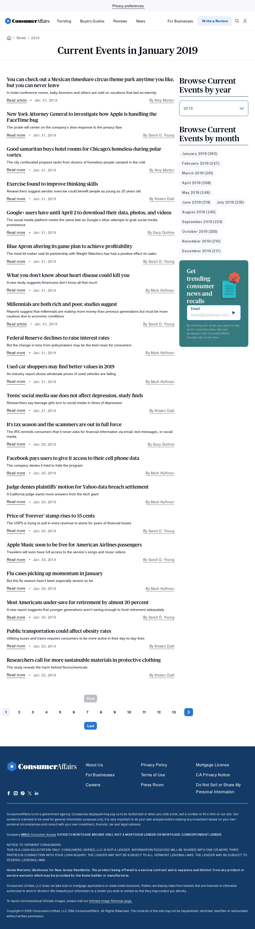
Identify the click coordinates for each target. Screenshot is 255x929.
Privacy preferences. (128, 5)
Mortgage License (212, 765)
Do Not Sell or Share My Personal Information (218, 788)
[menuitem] (199, 154)
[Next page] (188, 712)
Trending (64, 20)
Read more (16, 134)
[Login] (245, 21)
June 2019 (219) (196, 202)
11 (144, 712)
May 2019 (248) (196, 193)
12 (159, 712)
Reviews (120, 20)
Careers (93, 785)
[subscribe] (234, 313)
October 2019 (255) (199, 232)
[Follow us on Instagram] (16, 793)
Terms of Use (153, 775)
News (140, 20)
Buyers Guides (92, 20)
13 (174, 712)
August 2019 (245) (198, 212)
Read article (17, 100)
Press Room (152, 785)
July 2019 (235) (230, 202)
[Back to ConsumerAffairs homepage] (9, 38)
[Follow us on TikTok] (23, 793)
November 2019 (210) (201, 241)
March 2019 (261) (197, 173)
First (90, 698)
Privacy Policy (154, 765)
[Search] (237, 21)
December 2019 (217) (201, 251)
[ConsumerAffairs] (27, 21)
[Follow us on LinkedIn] (37, 793)
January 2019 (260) (199, 154)
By (161, 100)
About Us (94, 765)
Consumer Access (38, 834)
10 (129, 712)
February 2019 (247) (200, 163)
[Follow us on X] (30, 793)
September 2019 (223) (202, 222)
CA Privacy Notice (213, 775)
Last (90, 726)
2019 (35, 37)
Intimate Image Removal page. (110, 901)
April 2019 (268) (196, 183)
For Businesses (180, 20)
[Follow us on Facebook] (9, 793)
